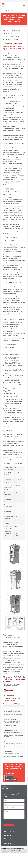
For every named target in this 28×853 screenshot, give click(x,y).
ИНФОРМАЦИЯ (7, 835)
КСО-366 (17, 698)
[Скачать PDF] (8, 690)
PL (6, 10)
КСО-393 (11, 698)
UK (8, 10)
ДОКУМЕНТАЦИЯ (8, 838)
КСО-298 (12, 700)
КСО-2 (6, 698)
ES (4, 10)
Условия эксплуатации (16, 45)
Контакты (8, 777)
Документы (21, 48)
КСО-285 (6, 700)
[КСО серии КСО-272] (15, 554)
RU (10, 10)
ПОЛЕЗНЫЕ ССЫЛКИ (9, 843)
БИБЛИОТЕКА (7, 841)
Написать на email (11, 779)
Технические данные (9, 49)
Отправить (9, 825)
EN (12, 10)
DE (2, 10)
